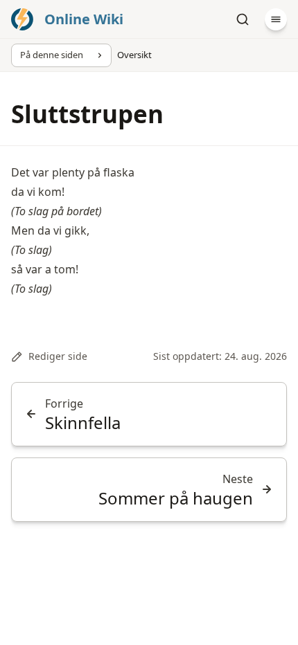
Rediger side (57, 356)
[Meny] (276, 19)
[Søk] (242, 19)
